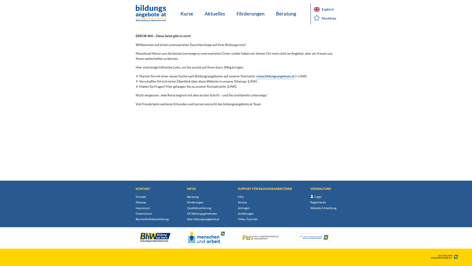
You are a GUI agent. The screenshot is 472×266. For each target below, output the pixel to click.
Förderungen (251, 14)
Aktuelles (215, 14)
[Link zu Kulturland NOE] (441, 257)
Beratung (286, 14)
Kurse (187, 14)
